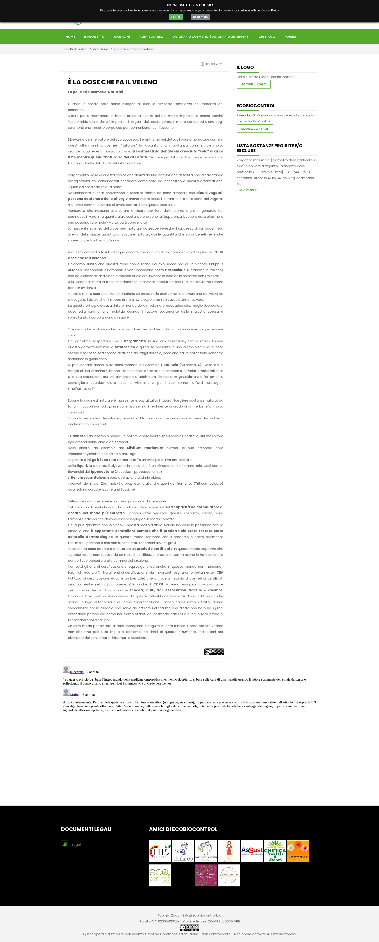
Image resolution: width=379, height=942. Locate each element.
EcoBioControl (75, 49)
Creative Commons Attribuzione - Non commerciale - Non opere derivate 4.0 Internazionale (220, 934)
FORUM (290, 36)
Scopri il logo (253, 84)
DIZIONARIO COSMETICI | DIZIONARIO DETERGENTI (210, 36)
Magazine (122, 36)
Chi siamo (267, 36)
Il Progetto (94, 36)
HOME (70, 36)
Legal (76, 844)
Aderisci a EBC (151, 36)
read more (246, 190)
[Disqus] (189, 719)
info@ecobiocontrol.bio (202, 915)
